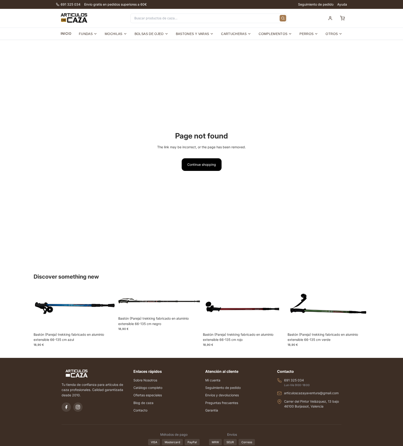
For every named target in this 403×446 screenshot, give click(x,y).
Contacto (140, 410)
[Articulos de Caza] (74, 18)
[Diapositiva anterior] (41, 309)
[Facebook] (66, 407)
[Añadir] (108, 323)
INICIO (66, 33)
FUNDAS (86, 34)
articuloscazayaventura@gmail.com (311, 393)
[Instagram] (78, 407)
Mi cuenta (212, 380)
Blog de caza (143, 403)
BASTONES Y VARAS (192, 34)
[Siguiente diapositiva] (108, 309)
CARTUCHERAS (234, 34)
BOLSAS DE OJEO (149, 34)
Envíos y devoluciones (222, 395)
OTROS (332, 34)
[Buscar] (283, 18)
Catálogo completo (147, 388)
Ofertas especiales (147, 395)
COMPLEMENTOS (273, 34)
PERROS (306, 34)
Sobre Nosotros (145, 380)
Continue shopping (201, 164)
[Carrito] (342, 18)
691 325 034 (70, 4)
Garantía (211, 410)
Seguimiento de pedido (316, 4)
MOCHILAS (113, 34)
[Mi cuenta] (330, 18)
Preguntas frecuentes (221, 403)
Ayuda (342, 4)
